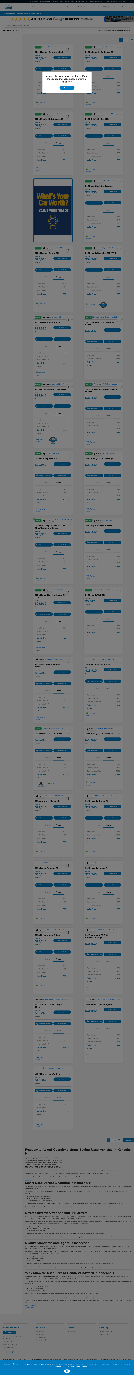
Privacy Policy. (82, 1366)
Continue (67, 88)
